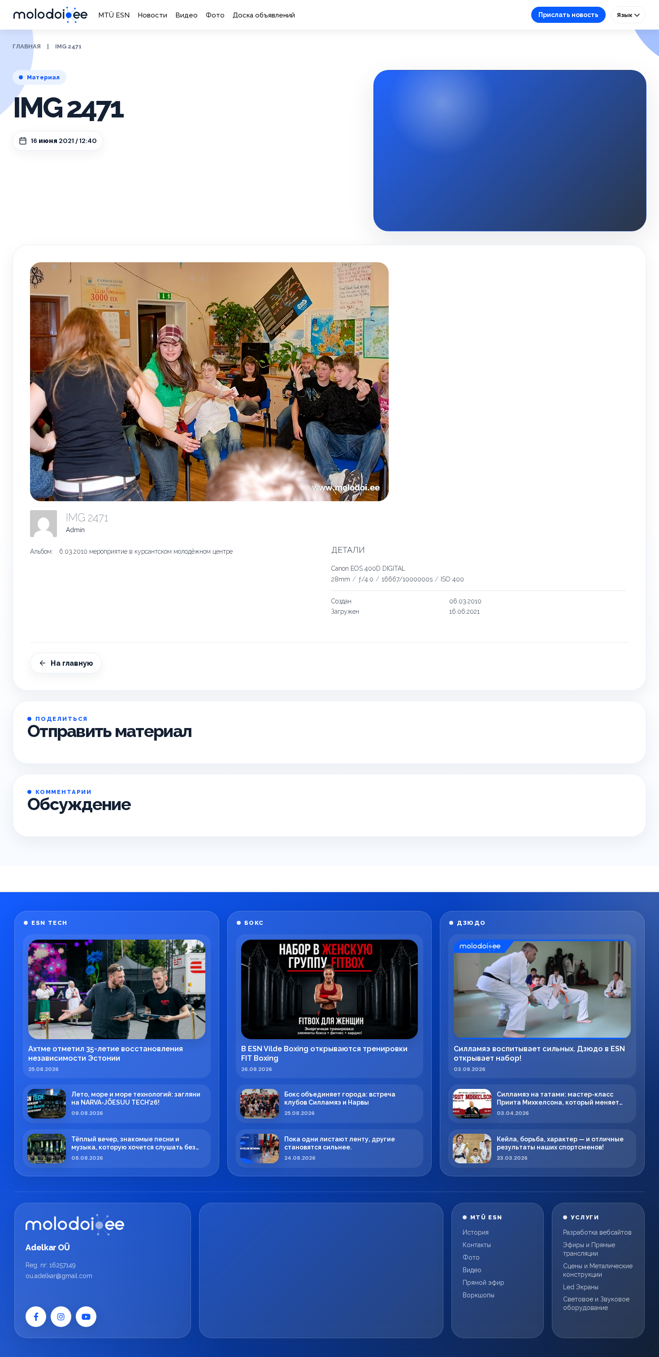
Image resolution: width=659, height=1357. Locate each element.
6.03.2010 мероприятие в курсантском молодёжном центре (146, 551)
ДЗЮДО (471, 922)
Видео (186, 15)
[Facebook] (36, 1316)
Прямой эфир (483, 1282)
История (476, 1232)
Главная (27, 46)
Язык (625, 14)
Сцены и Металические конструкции (598, 1270)
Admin (75, 529)
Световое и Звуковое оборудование (596, 1303)
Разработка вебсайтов (597, 1232)
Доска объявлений (264, 15)
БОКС (254, 922)
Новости (152, 15)
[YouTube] (86, 1316)
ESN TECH (49, 922)
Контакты (477, 1245)
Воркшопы (478, 1295)
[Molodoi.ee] (75, 1225)
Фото (215, 15)
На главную (72, 663)
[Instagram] (61, 1316)
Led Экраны (580, 1287)
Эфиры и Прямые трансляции (589, 1249)
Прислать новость (568, 14)
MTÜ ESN (114, 15)
